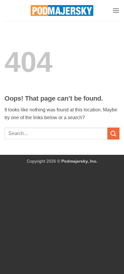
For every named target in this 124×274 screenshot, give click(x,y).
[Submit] (113, 133)
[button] (115, 10)
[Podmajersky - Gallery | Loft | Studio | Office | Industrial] (62, 10)
